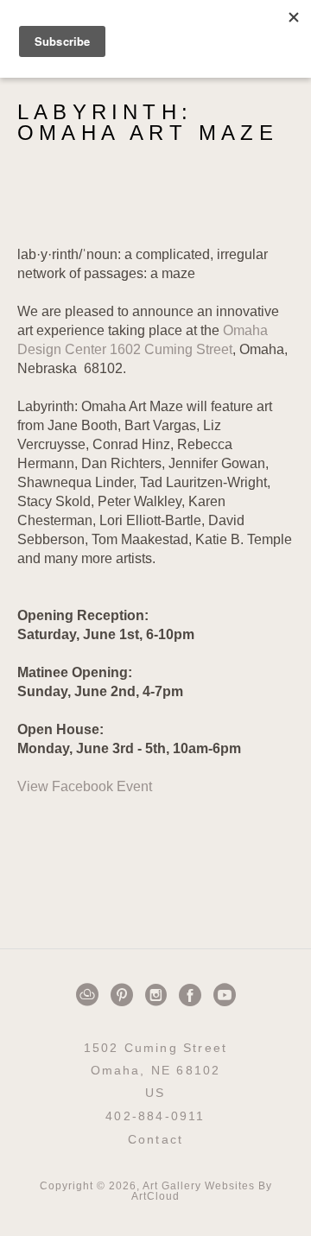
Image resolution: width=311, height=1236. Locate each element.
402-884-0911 (155, 1116)
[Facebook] (193, 995)
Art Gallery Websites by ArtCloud (201, 1191)
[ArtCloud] (90, 995)
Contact (155, 1139)
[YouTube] (224, 995)
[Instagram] (159, 995)
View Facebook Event (84, 786)
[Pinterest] (125, 995)
